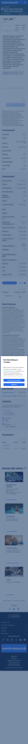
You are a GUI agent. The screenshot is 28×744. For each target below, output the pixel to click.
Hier (23, 371)
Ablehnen (14, 384)
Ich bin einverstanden (14, 380)
